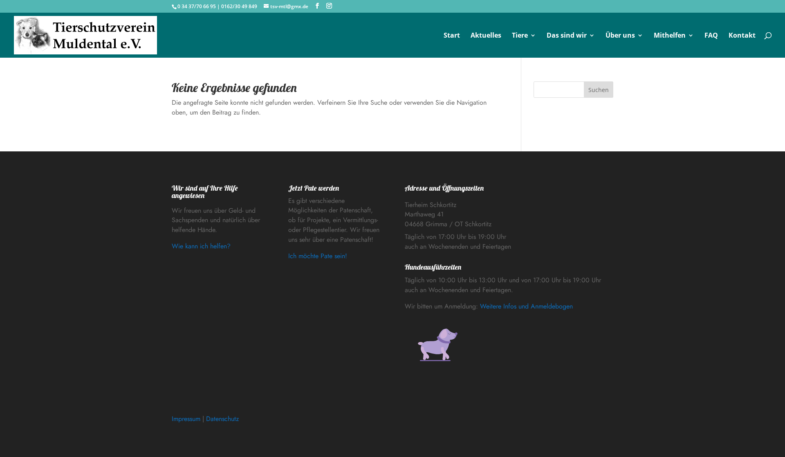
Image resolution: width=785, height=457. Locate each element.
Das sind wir (567, 36)
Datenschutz (222, 418)
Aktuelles (486, 36)
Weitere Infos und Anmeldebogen (526, 306)
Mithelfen (670, 36)
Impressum (186, 418)
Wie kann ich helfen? (201, 246)
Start (452, 36)
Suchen (598, 90)
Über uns (620, 36)
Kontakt (742, 36)
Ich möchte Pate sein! (317, 256)
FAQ (711, 36)
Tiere (520, 36)
